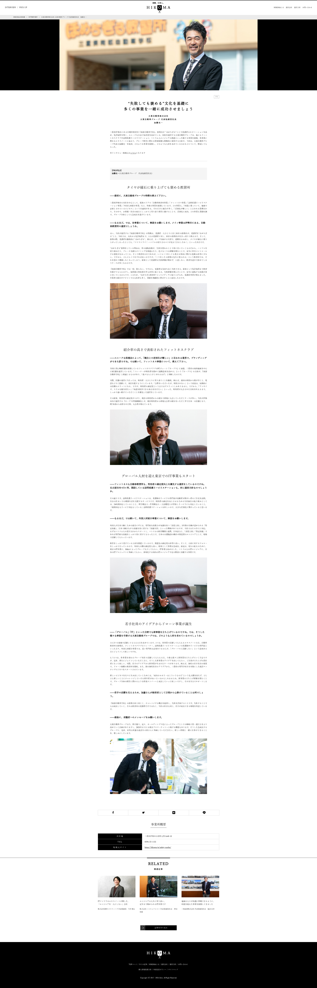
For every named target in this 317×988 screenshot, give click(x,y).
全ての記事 (143, 964)
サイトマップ (173, 970)
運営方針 (297, 7)
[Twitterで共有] (143, 812)
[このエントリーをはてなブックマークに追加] (174, 812)
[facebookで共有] (113, 812)
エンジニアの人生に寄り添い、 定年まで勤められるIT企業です (158, 902)
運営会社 (289, 7)
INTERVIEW (10, 7)
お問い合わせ (307, 7)
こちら (133, 153)
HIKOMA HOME (19, 17)
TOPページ (133, 964)
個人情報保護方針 (145, 970)
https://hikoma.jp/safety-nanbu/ (158, 847)
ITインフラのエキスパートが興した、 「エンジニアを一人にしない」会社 (116, 902)
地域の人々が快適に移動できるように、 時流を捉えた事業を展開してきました (198, 902)
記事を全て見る (161, 928)
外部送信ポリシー (159, 970)
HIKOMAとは (279, 7)
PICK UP (23, 7)
